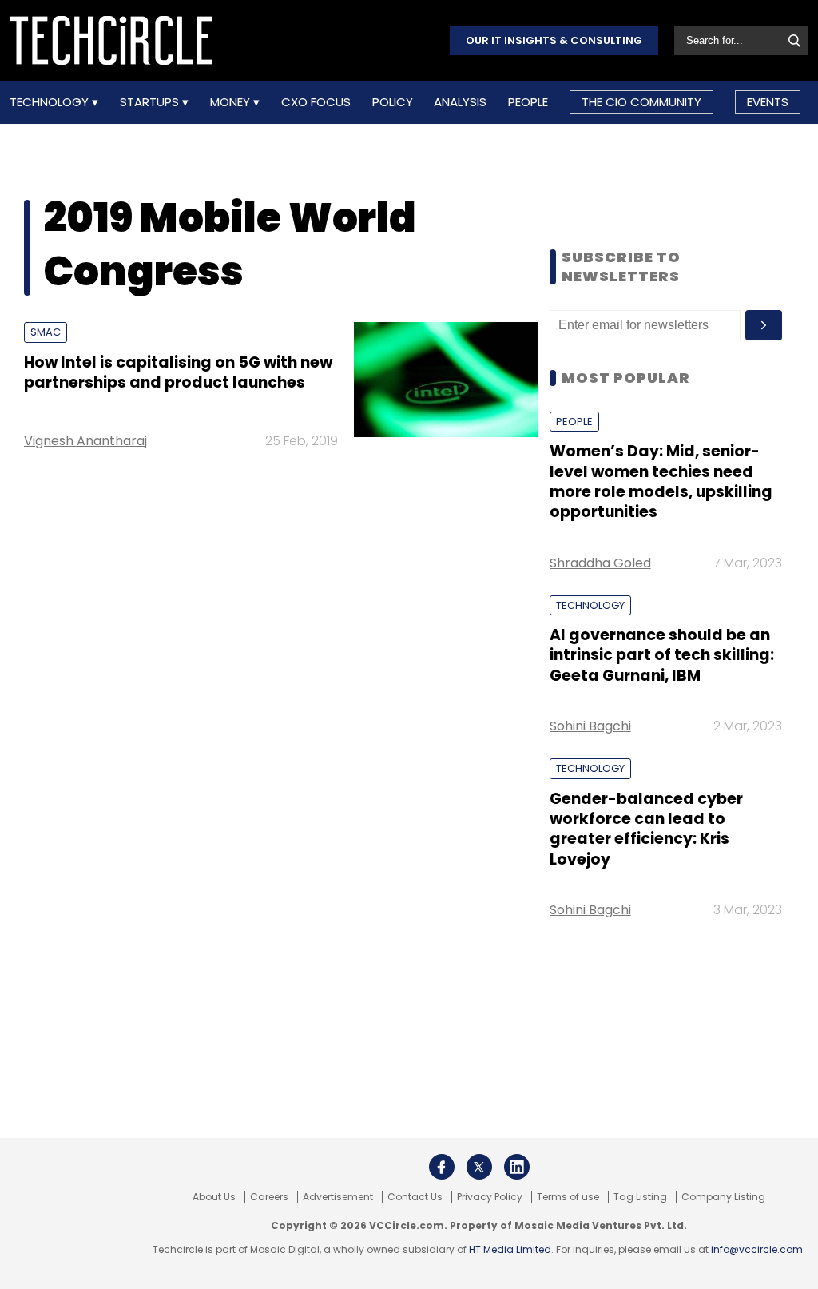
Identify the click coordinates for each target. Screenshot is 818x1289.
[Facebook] (442, 1167)
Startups (151, 102)
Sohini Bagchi (590, 726)
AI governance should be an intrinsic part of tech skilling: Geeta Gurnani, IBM (662, 655)
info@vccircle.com (757, 1249)
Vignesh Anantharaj (85, 441)
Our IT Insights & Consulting (554, 40)
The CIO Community (641, 101)
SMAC (45, 332)
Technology (51, 102)
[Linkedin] (517, 1167)
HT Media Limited (510, 1249)
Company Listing (723, 1197)
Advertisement (338, 1197)
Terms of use (568, 1197)
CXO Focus (316, 102)
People (528, 102)
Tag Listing (640, 1197)
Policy (392, 102)
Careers (269, 1197)
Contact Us (415, 1197)
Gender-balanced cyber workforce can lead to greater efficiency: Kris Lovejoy (646, 829)
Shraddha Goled (600, 563)
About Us (214, 1197)
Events (767, 101)
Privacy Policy (489, 1197)
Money (231, 102)
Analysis (460, 102)
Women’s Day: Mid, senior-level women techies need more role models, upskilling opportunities (661, 481)
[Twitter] (479, 1167)
